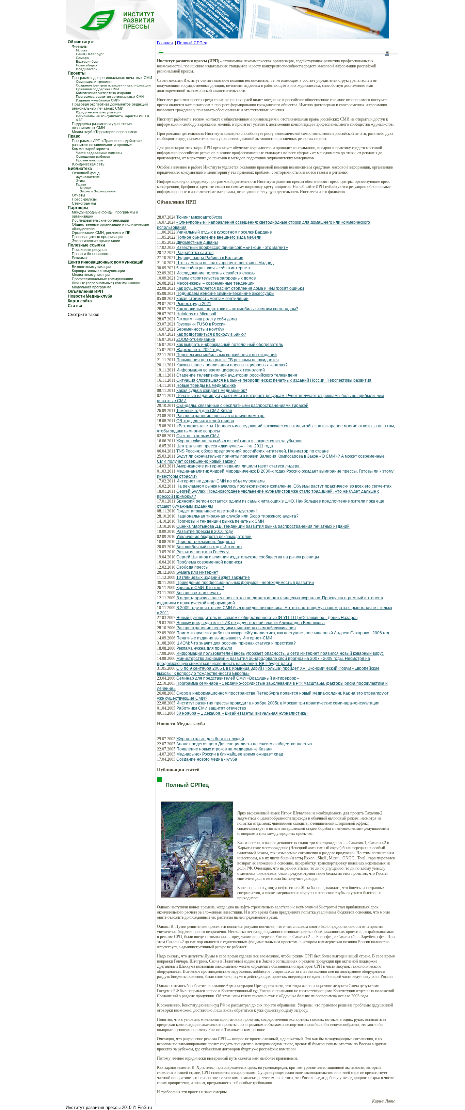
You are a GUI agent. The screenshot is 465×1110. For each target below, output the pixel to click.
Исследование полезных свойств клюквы (216, 273)
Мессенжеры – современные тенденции (215, 283)
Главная (165, 43)
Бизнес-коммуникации (91, 267)
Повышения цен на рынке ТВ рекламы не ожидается (227, 360)
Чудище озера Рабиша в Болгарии (209, 257)
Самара (82, 58)
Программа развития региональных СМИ (110, 96)
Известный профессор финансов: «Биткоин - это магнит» (232, 247)
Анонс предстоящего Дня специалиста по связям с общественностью (244, 744)
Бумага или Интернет (197, 572)
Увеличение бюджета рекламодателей (214, 536)
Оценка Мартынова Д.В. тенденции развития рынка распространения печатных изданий (263, 526)
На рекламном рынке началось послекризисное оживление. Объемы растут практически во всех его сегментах (283, 486)
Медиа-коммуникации (91, 275)
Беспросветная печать (198, 592)
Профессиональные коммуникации (102, 279)
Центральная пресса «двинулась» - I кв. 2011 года (224, 446)
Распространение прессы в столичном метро (220, 415)
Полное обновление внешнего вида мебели (218, 237)
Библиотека (80, 168)
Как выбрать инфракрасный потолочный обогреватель (229, 344)
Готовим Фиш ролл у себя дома (206, 319)
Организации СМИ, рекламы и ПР (101, 233)
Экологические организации (96, 241)
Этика (80, 181)
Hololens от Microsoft (196, 314)
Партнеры (78, 207)
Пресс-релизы (84, 199)
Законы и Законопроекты (97, 191)
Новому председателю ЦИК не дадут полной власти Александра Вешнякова (250, 622)
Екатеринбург (87, 61)
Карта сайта (80, 301)
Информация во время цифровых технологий (220, 370)
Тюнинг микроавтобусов (199, 217)
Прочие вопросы (89, 160)
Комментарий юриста (90, 149)
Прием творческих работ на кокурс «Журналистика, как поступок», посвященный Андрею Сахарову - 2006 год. (283, 633)
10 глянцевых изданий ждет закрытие (213, 577)
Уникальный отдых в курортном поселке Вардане (224, 232)
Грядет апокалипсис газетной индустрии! (216, 511)
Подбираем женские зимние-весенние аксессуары (225, 293)
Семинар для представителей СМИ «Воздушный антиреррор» (237, 678)
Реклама (79, 258)
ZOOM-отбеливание (195, 339)
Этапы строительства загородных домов (216, 278)
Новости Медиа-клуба (90, 296)
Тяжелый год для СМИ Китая (204, 410)
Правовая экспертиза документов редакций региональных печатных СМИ (110, 106)
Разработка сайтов (194, 252)
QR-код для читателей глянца (205, 420)
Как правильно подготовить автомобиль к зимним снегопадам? (237, 308)
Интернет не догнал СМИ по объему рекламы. (221, 481)
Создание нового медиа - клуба (206, 759)
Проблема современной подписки (209, 562)
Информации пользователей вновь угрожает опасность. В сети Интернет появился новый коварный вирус (280, 653)
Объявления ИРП (85, 291)
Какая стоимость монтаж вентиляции (212, 298)
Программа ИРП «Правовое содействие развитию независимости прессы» (107, 143)
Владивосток (86, 69)
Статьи (75, 305)
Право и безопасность (91, 254)
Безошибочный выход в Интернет (209, 546)
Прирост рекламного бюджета (205, 541)
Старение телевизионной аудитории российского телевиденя (236, 375)
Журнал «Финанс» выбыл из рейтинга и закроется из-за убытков (239, 441)
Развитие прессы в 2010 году (204, 531)
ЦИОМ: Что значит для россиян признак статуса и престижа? (236, 643)
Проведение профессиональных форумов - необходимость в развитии (245, 582)
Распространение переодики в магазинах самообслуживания (236, 627)
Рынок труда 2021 (193, 303)
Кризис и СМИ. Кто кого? (200, 587)
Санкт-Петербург (90, 54)
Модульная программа (91, 287)
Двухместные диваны (197, 242)
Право (74, 136)
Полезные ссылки (86, 245)
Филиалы (79, 46)
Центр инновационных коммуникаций (105, 262)
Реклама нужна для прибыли (204, 648)
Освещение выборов (93, 156)
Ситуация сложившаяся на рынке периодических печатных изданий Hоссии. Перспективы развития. (274, 380)
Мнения (85, 188)
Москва (81, 50)
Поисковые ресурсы (89, 250)
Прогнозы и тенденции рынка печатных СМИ (220, 521)
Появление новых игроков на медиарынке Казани (224, 749)
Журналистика (88, 177)
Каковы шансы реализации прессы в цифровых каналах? (232, 365)
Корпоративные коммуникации (98, 271)
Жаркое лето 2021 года (199, 349)
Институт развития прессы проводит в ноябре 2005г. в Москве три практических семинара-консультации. (278, 703)
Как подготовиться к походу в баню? (211, 334)
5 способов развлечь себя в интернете (214, 268)
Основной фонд (85, 173)
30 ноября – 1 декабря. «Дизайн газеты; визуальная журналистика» (242, 713)
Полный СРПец (192, 43)
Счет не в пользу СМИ (198, 435)
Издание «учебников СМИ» (98, 100)
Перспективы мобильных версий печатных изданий (226, 354)
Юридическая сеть (88, 164)
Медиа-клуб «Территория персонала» (104, 132)
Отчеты (78, 195)
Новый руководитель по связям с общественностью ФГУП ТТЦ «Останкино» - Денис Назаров (266, 617)
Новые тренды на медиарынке (206, 385)
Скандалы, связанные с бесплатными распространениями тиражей (242, 405)
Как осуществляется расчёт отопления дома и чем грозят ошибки (240, 288)
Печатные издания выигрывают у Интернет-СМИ (224, 638)
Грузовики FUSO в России (201, 324)
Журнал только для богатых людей (210, 738)
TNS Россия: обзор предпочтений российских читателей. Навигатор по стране (252, 451)
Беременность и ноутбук (200, 329)
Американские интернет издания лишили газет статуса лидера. (238, 466)
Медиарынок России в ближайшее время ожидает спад (229, 754)
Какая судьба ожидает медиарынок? (211, 390)
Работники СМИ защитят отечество (211, 708)
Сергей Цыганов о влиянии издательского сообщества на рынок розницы (247, 557)
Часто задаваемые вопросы (99, 153)
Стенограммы (84, 203)
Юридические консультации (99, 112)
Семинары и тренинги (94, 81)
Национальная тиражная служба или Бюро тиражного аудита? (237, 516)
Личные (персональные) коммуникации (106, 283)
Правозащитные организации (97, 237)
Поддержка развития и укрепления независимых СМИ (102, 126)
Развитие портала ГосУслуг (203, 552)
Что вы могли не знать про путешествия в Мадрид (225, 262)
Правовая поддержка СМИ (97, 89)
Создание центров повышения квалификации (113, 85)
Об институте (81, 41)
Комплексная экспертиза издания (103, 93)
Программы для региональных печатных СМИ (112, 78)
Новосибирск (86, 65)
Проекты (76, 73)
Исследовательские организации (100, 220)
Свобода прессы (192, 567)
